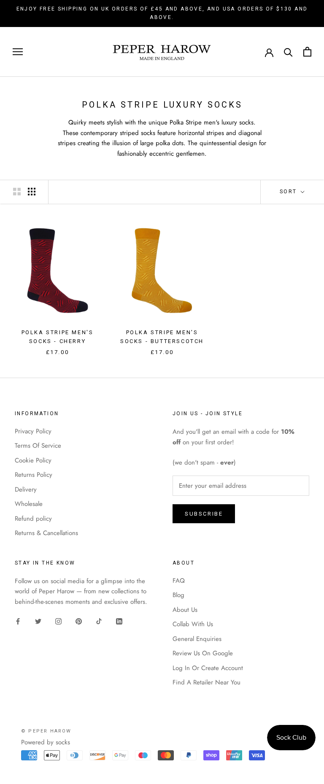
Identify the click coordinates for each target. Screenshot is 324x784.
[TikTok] (99, 621)
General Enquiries (197, 638)
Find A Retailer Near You (206, 682)
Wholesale (29, 503)
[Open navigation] (18, 51)
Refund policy (33, 518)
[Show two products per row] (17, 191)
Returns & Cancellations (46, 533)
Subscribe (204, 514)
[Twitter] (38, 621)
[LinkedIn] (119, 621)
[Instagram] (58, 621)
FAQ (179, 580)
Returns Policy (33, 474)
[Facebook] (18, 621)
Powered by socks (45, 742)
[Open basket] (307, 52)
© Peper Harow (46, 731)
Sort (289, 192)
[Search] (288, 51)
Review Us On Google (203, 653)
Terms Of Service (38, 445)
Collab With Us (193, 624)
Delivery (26, 489)
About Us (185, 609)
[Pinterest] (79, 621)
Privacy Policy (33, 431)
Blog (178, 595)
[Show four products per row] (31, 191)
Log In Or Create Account (208, 668)
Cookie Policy (33, 460)
